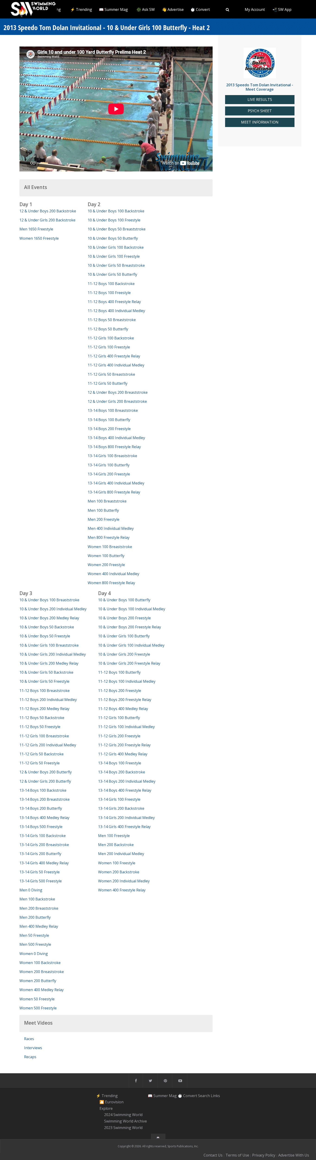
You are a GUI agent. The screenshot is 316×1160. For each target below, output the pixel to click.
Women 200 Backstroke (118, 872)
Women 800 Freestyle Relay (111, 582)
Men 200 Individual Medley (121, 853)
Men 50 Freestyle (34, 935)
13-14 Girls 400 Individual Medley (116, 483)
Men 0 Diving (30, 890)
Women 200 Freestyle (106, 564)
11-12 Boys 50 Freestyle (39, 726)
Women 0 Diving (33, 953)
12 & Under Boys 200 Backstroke (47, 211)
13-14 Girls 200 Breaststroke (44, 844)
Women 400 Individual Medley (113, 573)
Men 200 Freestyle (103, 519)
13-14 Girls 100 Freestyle (119, 799)
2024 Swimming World (123, 1114)
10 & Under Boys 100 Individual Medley (131, 608)
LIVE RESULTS (260, 99)
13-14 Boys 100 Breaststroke (113, 410)
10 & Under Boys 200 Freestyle (124, 617)
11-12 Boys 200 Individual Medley (48, 699)
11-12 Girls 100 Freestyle (109, 347)
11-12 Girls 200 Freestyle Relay (124, 744)
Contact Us (213, 1155)
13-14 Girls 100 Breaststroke (112, 455)
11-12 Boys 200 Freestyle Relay (124, 699)
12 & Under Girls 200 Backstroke (47, 220)
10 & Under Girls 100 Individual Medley (131, 645)
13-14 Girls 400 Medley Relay (44, 862)
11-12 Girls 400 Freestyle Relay (114, 356)
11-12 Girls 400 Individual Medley (116, 365)
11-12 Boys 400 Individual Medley (116, 310)
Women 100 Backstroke (40, 962)
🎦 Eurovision (111, 1101)
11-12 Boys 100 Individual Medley (126, 681)
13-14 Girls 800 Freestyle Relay (114, 492)
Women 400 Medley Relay (41, 989)
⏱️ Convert (200, 9)
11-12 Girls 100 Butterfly (119, 717)
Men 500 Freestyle (35, 944)
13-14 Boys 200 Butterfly (40, 808)
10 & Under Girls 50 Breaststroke (116, 265)
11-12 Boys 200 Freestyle (119, 690)
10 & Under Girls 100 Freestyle (114, 256)
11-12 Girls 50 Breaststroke (111, 374)
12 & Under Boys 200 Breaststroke (118, 392)
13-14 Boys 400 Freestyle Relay (124, 790)
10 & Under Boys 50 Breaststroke (117, 229)
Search (204, 1095)
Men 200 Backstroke (116, 844)
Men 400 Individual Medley (111, 528)
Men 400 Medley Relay (38, 926)
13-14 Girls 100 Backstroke (42, 835)
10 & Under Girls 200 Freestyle (124, 654)
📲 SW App (282, 9)
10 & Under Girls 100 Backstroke (116, 247)
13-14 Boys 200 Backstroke (121, 772)
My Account (255, 9)
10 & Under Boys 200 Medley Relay (49, 617)
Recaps (30, 1056)
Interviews (33, 1047)
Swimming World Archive (125, 1121)
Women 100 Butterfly (106, 555)
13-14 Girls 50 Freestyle (39, 872)
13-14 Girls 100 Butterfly (109, 465)
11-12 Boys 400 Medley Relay (123, 708)
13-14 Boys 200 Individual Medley (126, 781)
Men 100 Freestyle (114, 835)
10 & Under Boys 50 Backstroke (46, 627)
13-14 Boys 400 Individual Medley (116, 437)
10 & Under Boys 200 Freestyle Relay (129, 627)
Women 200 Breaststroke (41, 971)
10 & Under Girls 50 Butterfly (112, 274)
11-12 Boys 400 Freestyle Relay (114, 301)
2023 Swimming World (123, 1127)
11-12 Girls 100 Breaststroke (44, 735)
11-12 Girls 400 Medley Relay (122, 754)
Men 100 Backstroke (37, 899)
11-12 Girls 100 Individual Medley (126, 726)
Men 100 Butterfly (103, 510)
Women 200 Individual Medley (124, 881)
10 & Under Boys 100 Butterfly (124, 599)
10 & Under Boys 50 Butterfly (113, 238)
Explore (106, 1108)
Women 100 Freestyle (116, 862)
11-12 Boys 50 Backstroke (41, 717)
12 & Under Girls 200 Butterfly (45, 781)
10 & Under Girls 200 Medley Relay (48, 663)
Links (215, 1095)
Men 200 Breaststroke (38, 908)
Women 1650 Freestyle (39, 238)
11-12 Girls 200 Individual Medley (47, 744)
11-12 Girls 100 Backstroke (111, 338)
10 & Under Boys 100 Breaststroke (49, 599)
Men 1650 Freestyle (36, 229)
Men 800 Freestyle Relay (109, 537)
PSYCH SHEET (260, 111)
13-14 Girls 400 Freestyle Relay (124, 826)
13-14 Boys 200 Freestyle (109, 428)
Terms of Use (237, 1155)
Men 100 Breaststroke (107, 501)
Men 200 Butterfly (35, 917)
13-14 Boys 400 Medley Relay (44, 817)
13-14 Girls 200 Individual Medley (126, 817)
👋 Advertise (173, 9)
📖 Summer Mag (113, 9)
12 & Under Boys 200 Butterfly (45, 772)
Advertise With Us (293, 1155)
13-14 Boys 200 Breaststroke (44, 799)
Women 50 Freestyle (37, 999)
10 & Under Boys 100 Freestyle (114, 220)
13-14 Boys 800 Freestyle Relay (114, 446)
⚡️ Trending (81, 9)
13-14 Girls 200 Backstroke (121, 808)
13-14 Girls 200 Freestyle (109, 474)
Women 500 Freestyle (38, 1008)
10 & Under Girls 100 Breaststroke (49, 645)
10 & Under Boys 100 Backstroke (116, 211)
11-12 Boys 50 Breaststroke (112, 319)
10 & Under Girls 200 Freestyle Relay (129, 663)
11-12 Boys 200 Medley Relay (44, 708)
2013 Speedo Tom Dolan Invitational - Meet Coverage (259, 87)
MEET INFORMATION (260, 122)
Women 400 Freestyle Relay (122, 890)
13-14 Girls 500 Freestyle (40, 881)
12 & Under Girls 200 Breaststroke (117, 401)
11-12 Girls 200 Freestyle (119, 735)
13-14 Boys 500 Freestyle (40, 826)
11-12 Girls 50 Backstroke (41, 754)
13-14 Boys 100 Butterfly (109, 419)
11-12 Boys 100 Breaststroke (44, 690)
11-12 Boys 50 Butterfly (108, 329)
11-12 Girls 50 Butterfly (107, 383)
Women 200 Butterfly (37, 980)
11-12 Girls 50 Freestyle (39, 763)
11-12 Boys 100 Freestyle (109, 292)
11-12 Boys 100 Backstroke (111, 283)
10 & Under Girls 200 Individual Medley (52, 654)
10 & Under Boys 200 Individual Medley (53, 608)
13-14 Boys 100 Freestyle (119, 763)
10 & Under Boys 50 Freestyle (44, 636)
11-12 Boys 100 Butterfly (119, 672)
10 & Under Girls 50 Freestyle (44, 681)
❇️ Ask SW (145, 9)
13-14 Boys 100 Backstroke (42, 790)
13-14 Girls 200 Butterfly (40, 853)
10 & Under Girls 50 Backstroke (46, 672)
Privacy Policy (263, 1155)
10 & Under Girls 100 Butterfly (124, 636)
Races (29, 1038)
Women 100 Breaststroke (110, 546)
